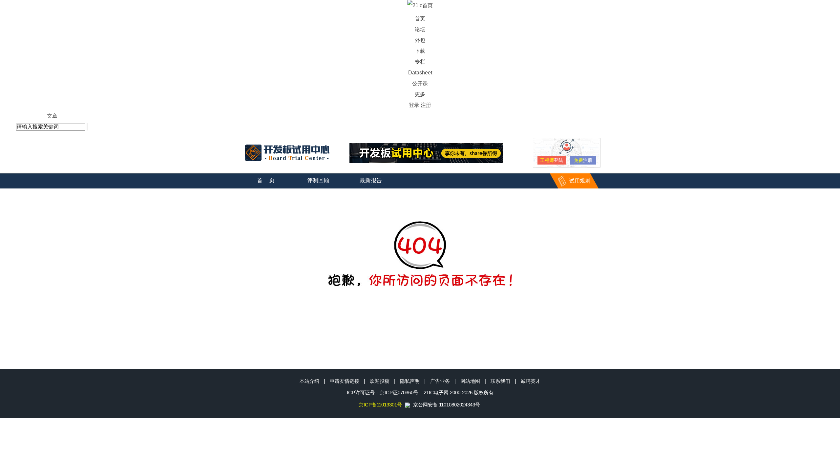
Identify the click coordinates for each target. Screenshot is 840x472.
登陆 (551, 160)
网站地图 (470, 381)
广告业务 (440, 381)
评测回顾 (318, 180)
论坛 (420, 29)
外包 (420, 40)
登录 (414, 105)
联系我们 (500, 381)
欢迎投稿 (379, 381)
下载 (420, 51)
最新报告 (371, 180)
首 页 (266, 180)
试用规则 (579, 181)
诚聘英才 (530, 381)
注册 (426, 105)
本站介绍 (309, 381)
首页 (420, 18)
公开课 (420, 83)
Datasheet (420, 72)
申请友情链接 (344, 381)
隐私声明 (410, 381)
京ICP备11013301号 (380, 404)
